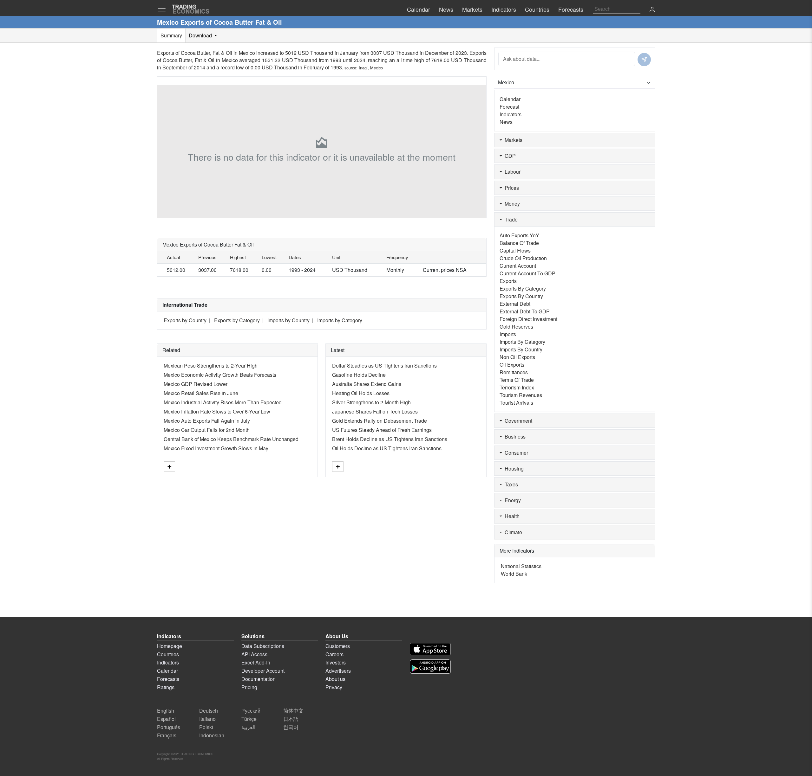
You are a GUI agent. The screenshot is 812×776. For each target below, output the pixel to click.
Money (511, 203)
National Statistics (521, 566)
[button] (652, 10)
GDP (509, 155)
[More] (169, 466)
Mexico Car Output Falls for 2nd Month (207, 429)
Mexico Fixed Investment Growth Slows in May (216, 448)
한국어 (290, 727)
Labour (511, 171)
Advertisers (338, 670)
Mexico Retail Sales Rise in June (201, 393)
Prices (510, 187)
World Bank (514, 573)
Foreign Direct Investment (528, 319)
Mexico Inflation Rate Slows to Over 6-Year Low (217, 411)
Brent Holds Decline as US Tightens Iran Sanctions (389, 439)
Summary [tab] (171, 35)
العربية (248, 727)
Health (511, 516)
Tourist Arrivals (516, 402)
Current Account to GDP (527, 273)
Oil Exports (512, 364)
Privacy (333, 687)
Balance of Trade (519, 243)
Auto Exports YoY (519, 235)
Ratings (165, 687)
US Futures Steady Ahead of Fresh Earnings (382, 429)
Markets (512, 140)
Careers (334, 654)
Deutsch (208, 710)
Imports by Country (288, 320)
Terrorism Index (517, 387)
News (506, 121)
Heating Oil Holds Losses (361, 393)
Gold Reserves (516, 326)
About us (335, 679)
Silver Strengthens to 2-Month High (371, 402)
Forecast (509, 106)
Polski (206, 727)
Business (514, 436)
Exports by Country (185, 320)
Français (166, 735)
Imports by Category (339, 320)
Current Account (518, 265)
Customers (337, 646)
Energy (511, 500)
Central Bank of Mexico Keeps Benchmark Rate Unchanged (231, 439)
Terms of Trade (517, 379)
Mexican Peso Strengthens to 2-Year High (211, 365)
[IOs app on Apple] (430, 649)
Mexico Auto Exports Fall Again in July (207, 420)
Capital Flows (515, 250)
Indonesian (211, 735)
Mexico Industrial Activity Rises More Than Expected (223, 402)
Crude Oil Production (523, 258)
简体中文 (293, 710)
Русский (250, 710)
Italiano (207, 718)
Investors (335, 662)
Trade (510, 219)
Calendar (510, 99)
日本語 (290, 718)
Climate (512, 532)
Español (166, 718)
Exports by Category (237, 320)
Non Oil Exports (517, 357)
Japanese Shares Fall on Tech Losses (375, 411)
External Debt (515, 303)
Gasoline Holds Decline (359, 374)
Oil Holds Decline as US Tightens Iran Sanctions (387, 448)
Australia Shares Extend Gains (366, 384)
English (165, 710)
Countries (168, 654)
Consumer (515, 452)
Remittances (514, 372)
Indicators (510, 114)
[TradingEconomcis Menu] (163, 9)
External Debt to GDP (525, 311)
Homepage (169, 646)
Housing (513, 468)
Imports (508, 334)
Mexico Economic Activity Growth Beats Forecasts (220, 374)
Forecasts (168, 679)
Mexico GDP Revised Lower (195, 384)
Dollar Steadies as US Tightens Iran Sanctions (384, 365)
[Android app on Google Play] (430, 666)
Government (517, 420)
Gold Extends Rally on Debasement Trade (379, 420)
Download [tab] (201, 35)
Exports (508, 281)
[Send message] (644, 59)
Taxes (510, 484)
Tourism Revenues (521, 395)
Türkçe (249, 718)
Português (168, 727)
